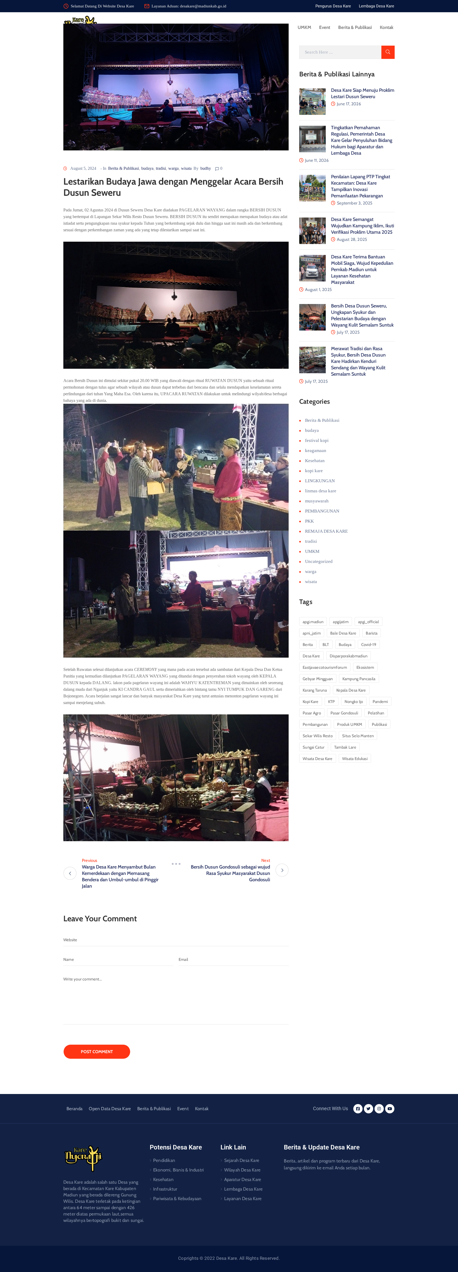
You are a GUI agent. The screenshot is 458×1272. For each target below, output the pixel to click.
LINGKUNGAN (320, 480)
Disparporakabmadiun (349, 656)
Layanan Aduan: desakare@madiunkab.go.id (189, 6)
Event (324, 27)
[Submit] (388, 52)
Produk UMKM (349, 724)
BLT (326, 644)
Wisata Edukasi (355, 758)
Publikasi (379, 724)
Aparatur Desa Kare (242, 1179)
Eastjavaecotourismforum (325, 667)
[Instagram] (379, 1108)
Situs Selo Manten (358, 735)
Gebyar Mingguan (318, 678)
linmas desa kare (320, 490)
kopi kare (314, 470)
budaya (147, 168)
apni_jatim (312, 633)
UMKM (304, 27)
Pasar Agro (312, 713)
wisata (186, 168)
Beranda (74, 1108)
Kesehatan (315, 460)
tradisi (161, 168)
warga (173, 168)
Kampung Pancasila (359, 678)
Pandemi (380, 701)
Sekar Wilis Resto (318, 735)
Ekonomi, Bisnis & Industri (178, 1170)
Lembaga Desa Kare (243, 1189)
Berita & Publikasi (355, 27)
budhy (205, 168)
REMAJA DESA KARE (326, 531)
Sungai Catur (314, 747)
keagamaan (315, 450)
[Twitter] (368, 1108)
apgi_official (368, 621)
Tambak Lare (345, 747)
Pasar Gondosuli (344, 713)
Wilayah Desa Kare (242, 1170)
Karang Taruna (315, 690)
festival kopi (317, 440)
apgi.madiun (313, 621)
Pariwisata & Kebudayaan (177, 1198)
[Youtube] (389, 1108)
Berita (308, 644)
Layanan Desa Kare (243, 1198)
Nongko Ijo (354, 701)
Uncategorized (319, 561)
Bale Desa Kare (343, 633)
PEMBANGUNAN (322, 511)
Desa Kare (311, 656)
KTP (331, 701)
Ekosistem (365, 667)
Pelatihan (376, 713)
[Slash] (176, 863)
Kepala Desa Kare (351, 690)
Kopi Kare (311, 701)
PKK (309, 521)
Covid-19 (368, 644)
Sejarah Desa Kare (241, 1160)
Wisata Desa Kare (318, 758)
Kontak (386, 27)
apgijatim (341, 621)
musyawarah (317, 500)
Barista (371, 633)
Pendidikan (164, 1160)
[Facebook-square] (358, 1108)
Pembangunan (315, 724)
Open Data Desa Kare (110, 1108)
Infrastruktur (165, 1189)
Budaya (345, 644)
